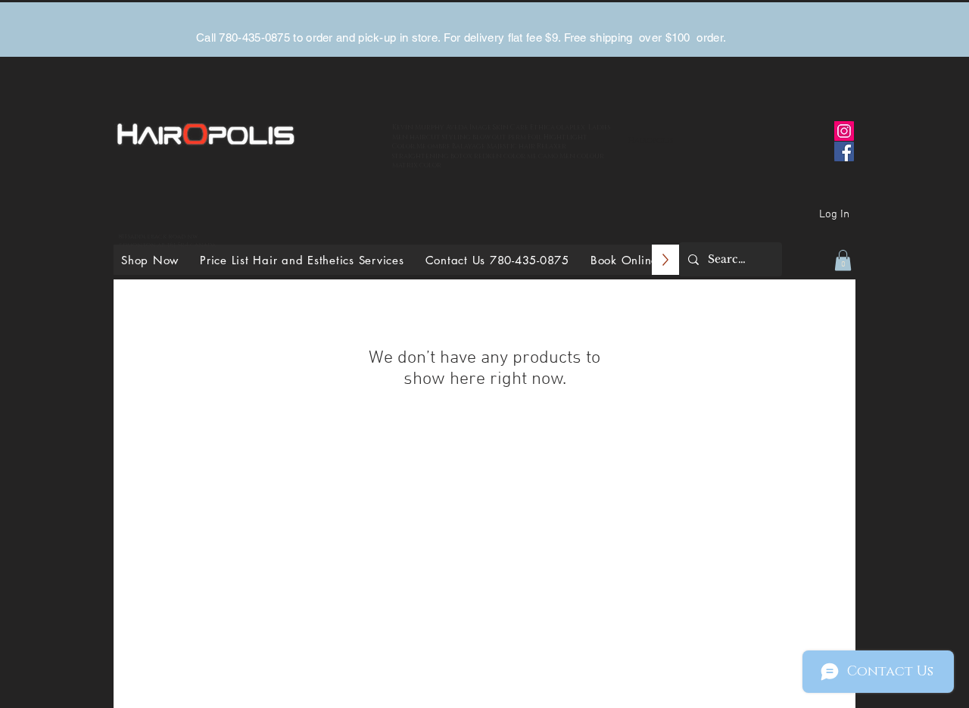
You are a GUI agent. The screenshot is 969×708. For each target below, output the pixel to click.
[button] (843, 260)
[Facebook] (844, 151)
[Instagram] (844, 131)
